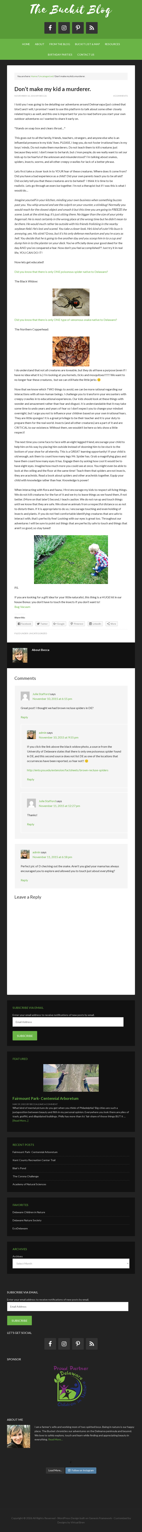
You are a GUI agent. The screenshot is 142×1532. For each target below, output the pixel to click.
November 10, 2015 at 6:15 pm (52, 698)
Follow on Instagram (83, 1470)
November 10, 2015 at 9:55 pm (58, 737)
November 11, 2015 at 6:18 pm (52, 857)
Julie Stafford (41, 694)
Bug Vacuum (22, 606)
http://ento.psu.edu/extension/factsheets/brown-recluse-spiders (67, 770)
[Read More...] (20, 1120)
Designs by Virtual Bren (71, 1522)
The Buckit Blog (71, 13)
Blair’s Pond (19, 1168)
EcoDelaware (20, 1228)
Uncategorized (38, 633)
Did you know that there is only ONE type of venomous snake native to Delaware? (65, 319)
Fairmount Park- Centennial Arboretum (46, 1098)
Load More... (55, 1470)
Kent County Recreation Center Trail (34, 1160)
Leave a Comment (47, 1104)
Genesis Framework (100, 1518)
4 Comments (120, 95)
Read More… (55, 1439)
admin (43, 732)
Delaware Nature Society (27, 1220)
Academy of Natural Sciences (29, 1184)
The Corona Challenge (26, 1176)
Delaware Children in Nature (29, 1212)
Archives (18, 1256)
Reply (24, 717)
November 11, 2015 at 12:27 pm (59, 805)
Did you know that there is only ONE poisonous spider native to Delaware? (61, 271)
